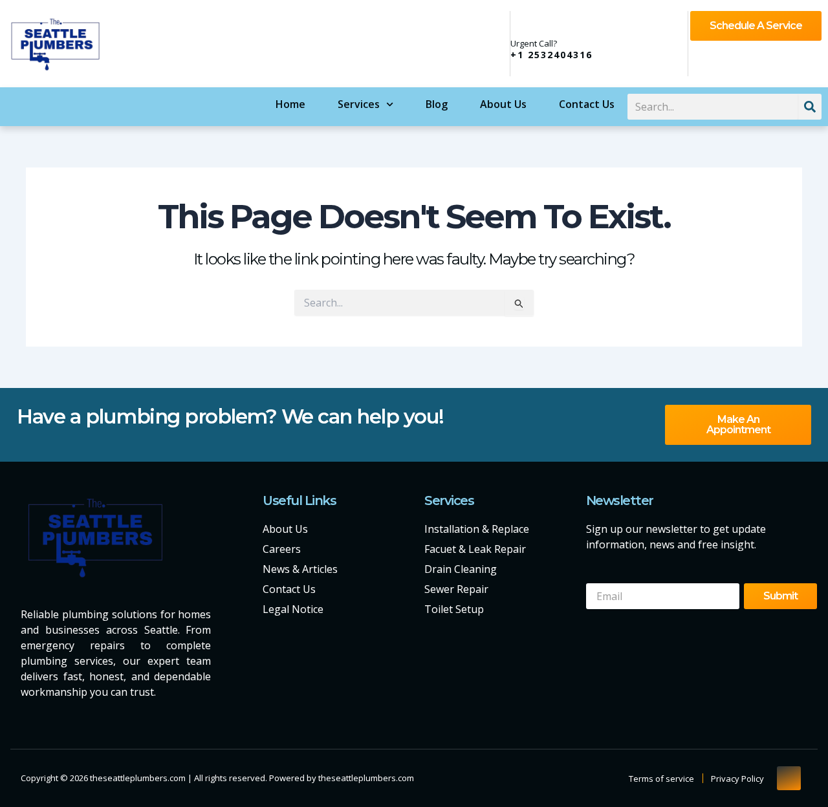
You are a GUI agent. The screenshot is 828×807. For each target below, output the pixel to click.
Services (359, 104)
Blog (437, 104)
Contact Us (587, 104)
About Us (503, 104)
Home (290, 104)
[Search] (810, 107)
